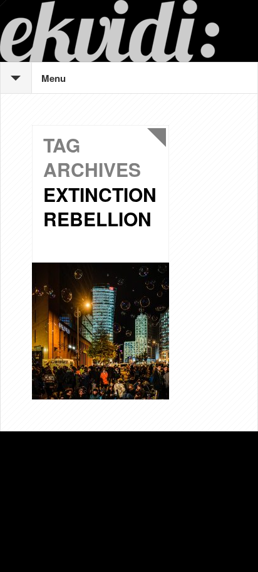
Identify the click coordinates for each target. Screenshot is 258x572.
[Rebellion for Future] (100, 331)
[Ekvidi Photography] (129, 31)
